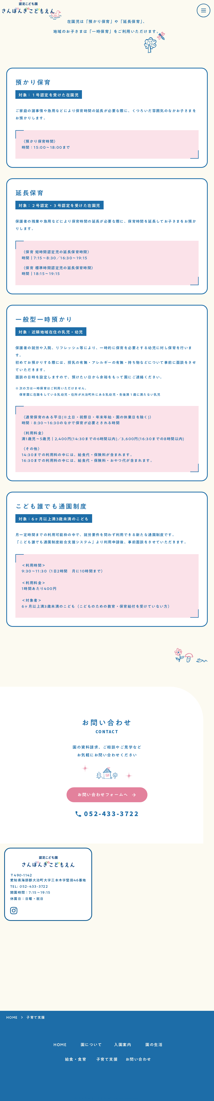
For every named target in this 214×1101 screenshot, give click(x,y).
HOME (11, 1017)
